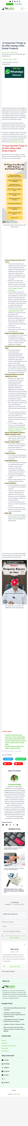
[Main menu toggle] (21, 8)
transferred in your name (17, 141)
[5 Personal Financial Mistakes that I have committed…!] (14, 1009)
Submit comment (14, 937)
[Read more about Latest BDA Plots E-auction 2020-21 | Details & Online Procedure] (14, 839)
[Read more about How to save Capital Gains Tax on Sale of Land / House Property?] (14, 859)
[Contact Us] (4, 1043)
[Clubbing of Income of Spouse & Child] (13, 1024)
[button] (9, 4)
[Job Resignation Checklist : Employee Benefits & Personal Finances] (14, 1020)
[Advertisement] (14, 27)
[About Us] (4, 1040)
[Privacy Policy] (5, 1051)
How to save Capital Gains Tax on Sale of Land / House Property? (14, 869)
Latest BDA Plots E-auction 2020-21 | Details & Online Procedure (13, 848)
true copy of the (22, 309)
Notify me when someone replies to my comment (15, 935)
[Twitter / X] (17, 1)
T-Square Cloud (16, 1094)
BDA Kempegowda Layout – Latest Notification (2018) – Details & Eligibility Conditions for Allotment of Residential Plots (14, 890)
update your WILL (17, 517)
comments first (19, 904)
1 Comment (5, 59)
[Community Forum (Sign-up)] (9, 1046)
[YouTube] (10, 1)
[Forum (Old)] (5, 1048)
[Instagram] (19, 1)
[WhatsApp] (10, 825)
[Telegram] (17, 825)
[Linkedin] (14, 1)
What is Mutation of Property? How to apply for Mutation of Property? (17, 428)
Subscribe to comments (9, 971)
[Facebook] (12, 1)
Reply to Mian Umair (15, 966)
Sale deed (16, 310)
